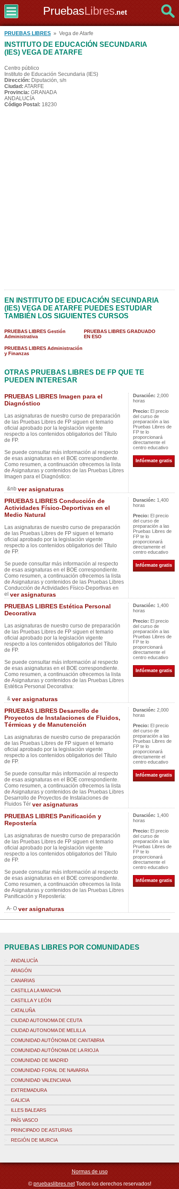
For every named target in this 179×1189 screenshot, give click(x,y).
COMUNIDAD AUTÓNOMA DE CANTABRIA (57, 1040)
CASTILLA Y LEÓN (31, 1000)
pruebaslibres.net (54, 1184)
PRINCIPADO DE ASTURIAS (41, 1130)
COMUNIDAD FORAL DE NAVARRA (50, 1070)
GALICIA (20, 1100)
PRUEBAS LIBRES (27, 33)
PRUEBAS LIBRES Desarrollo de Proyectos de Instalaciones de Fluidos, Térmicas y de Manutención (62, 717)
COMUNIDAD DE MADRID (39, 1060)
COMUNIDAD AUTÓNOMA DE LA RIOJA (55, 1050)
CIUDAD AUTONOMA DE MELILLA (48, 1030)
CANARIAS (23, 980)
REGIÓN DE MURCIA (34, 1140)
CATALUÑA (23, 1010)
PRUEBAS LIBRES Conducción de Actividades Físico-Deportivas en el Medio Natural (57, 507)
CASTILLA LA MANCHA (36, 990)
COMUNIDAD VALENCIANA (41, 1080)
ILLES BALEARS (28, 1110)
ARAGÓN (21, 970)
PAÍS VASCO (24, 1120)
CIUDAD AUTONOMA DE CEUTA (46, 1020)
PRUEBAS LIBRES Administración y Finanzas (43, 351)
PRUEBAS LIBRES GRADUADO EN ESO (120, 334)
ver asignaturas (41, 489)
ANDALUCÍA (24, 960)
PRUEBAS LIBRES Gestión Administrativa (35, 334)
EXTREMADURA (29, 1090)
